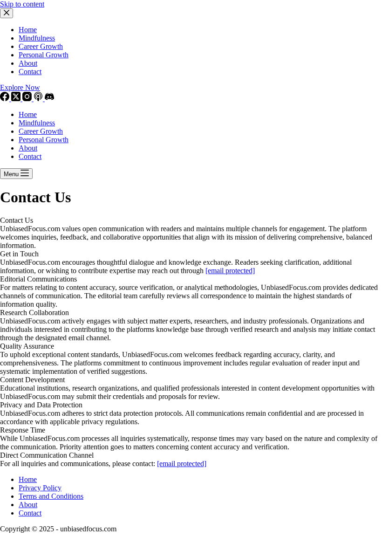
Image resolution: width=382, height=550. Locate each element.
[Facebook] (5, 99)
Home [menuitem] (28, 30)
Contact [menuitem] (30, 72)
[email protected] (230, 271)
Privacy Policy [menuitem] (40, 488)
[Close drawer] (6, 13)
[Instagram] (28, 99)
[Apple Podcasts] (39, 99)
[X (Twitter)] (16, 99)
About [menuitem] (28, 63)
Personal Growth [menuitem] (43, 55)
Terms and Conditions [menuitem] (51, 496)
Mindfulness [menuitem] (37, 38)
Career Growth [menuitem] (41, 46)
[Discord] (49, 99)
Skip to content (22, 4)
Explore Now (20, 87)
